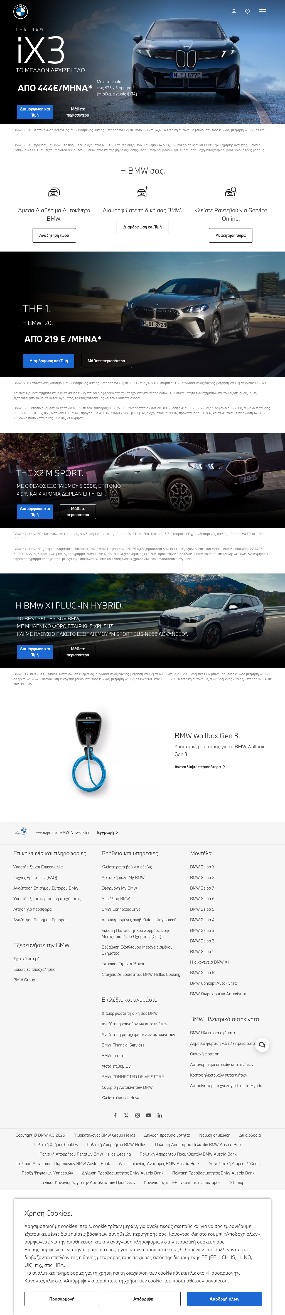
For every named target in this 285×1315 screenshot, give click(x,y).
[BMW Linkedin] (160, 1116)
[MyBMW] (234, 11)
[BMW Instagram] (137, 1116)
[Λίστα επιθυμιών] (248, 11)
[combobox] (262, 1045)
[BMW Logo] (20, 11)
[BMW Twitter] (126, 1116)
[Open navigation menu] (263, 11)
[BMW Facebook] (115, 1116)
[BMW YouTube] (149, 1116)
